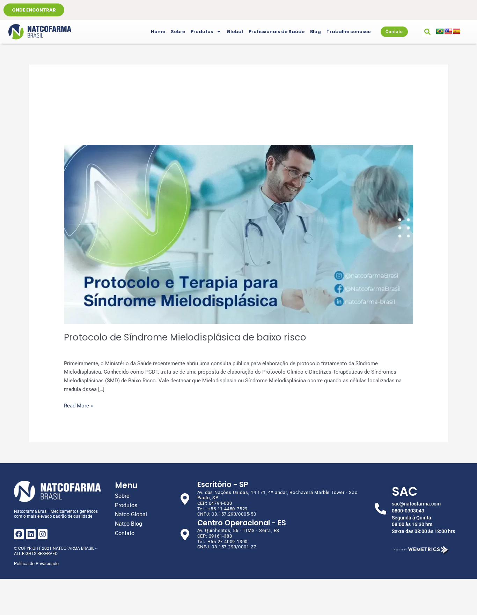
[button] (427, 31)
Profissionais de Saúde (276, 31)
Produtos (202, 31)
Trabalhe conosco (348, 31)
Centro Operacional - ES (241, 523)
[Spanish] (457, 31)
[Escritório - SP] (185, 499)
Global (235, 31)
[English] (448, 31)
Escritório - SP (222, 484)
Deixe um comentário (89, 349)
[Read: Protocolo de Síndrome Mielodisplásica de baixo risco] (238, 234)
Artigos (127, 349)
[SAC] (380, 509)
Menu (126, 485)
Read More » (78, 405)
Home (158, 31)
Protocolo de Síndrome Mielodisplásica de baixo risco (185, 337)
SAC (405, 491)
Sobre (178, 31)
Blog (315, 31)
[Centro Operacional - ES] (185, 534)
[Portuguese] (440, 31)
